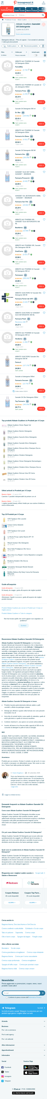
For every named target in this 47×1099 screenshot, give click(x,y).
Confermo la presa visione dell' (24, 997)
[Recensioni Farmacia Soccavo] (18, 383)
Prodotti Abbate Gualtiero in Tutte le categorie (17, 613)
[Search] (43, 15)
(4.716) (25, 70)
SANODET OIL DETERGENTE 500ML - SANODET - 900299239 (28, 197)
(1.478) (25, 94)
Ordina (18, 52)
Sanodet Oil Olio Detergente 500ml (26, 397)
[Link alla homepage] (3, 20)
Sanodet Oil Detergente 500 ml (25, 109)
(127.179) (26, 365)
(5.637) (25, 254)
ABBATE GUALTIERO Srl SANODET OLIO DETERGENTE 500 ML (27, 314)
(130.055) (26, 116)
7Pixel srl (17, 1089)
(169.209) (26, 157)
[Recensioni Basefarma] (18, 231)
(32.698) (25, 231)
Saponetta (19, 932)
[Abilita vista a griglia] (45, 55)
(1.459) (25, 342)
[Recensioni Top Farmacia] (18, 404)
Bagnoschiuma (7, 956)
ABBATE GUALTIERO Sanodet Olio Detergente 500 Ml (27, 357)
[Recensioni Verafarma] (18, 342)
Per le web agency (8, 1034)
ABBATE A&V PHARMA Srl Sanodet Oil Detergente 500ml (27, 62)
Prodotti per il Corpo (10, 19)
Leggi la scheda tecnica (12, 795)
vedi (40, 78)
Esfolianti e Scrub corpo (34, 928)
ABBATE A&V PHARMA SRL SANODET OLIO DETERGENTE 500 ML (27, 221)
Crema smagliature (29, 960)
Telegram (7, 1081)
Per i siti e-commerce (9, 1030)
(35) (24, 322)
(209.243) (26, 278)
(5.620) (25, 302)
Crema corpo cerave (26, 969)
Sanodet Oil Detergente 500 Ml (25, 150)
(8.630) (25, 181)
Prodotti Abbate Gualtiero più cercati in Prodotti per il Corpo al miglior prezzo (22, 609)
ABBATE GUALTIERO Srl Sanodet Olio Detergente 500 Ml (28, 294)
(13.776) (25, 384)
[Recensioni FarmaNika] (18, 70)
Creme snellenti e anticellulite (12, 928)
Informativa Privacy (35, 997)
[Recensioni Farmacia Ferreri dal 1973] (18, 302)
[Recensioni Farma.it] (18, 365)
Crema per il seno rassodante (26, 956)
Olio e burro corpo (8, 937)
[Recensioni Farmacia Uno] (18, 157)
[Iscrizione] (43, 993)
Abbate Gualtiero (22, 19)
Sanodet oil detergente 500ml (24, 376)
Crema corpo (30, 932)
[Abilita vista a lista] (45, 52)
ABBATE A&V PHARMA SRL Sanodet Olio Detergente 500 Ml (27, 246)
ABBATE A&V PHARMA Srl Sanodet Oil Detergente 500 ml (27, 270)
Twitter (6, 1072)
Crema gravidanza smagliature (13, 952)
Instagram (7, 1076)
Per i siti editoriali (7, 1039)
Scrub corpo (15, 948)
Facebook (7, 1067)
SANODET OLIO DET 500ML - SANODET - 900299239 (25, 173)
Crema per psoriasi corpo (29, 964)
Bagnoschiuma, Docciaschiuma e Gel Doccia (19, 924)
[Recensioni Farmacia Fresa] (18, 94)
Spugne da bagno (23, 937)
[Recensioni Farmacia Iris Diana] (18, 139)
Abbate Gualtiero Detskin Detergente (14, 663)
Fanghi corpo (37, 937)
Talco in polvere (7, 932)
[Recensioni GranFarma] (18, 254)
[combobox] (10, 15)
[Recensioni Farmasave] (18, 278)
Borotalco (5, 948)
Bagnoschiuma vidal (9, 969)
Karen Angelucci (18, 773)
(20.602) (25, 205)
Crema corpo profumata (11, 960)
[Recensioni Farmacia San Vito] (18, 205)
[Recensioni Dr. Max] (18, 116)
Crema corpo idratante (35, 952)
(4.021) (25, 139)
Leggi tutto (14, 787)
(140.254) (26, 404)
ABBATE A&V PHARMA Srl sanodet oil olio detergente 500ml (28, 86)
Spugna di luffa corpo (9, 964)
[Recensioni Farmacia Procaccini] (18, 181)
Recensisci (18, 322)
